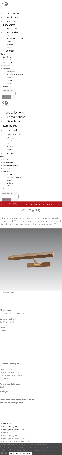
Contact (10, 50)
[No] (33, 453)
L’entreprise (12, 32)
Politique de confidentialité (14, 429)
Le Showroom (10, 36)
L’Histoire (9, 47)
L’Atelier (8, 41)
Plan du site (8, 423)
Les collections (13, 13)
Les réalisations (14, 17)
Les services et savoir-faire (14, 39)
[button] (16, 54)
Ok (11, 453)
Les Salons (9, 44)
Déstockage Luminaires (10, 22)
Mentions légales (10, 426)
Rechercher (7, 91)
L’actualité (11, 28)
